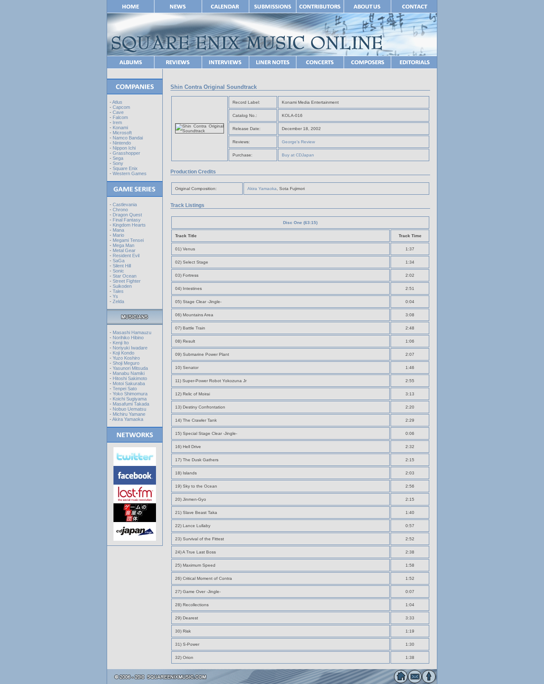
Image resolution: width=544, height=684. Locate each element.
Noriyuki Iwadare (130, 347)
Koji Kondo (123, 352)
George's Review (298, 141)
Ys (115, 296)
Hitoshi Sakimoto (130, 378)
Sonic (118, 270)
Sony (118, 163)
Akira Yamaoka (127, 419)
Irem (117, 122)
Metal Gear (124, 250)
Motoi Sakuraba (129, 383)
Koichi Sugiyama (130, 398)
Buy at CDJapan (298, 155)
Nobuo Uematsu (129, 409)
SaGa (119, 260)
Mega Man (123, 245)
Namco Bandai (128, 137)
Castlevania (125, 204)
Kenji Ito (121, 342)
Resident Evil (126, 255)
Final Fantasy (127, 219)
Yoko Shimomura (130, 393)
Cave (118, 112)
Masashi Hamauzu (132, 332)
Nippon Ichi (124, 147)
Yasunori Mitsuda (130, 368)
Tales (118, 291)
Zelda (118, 301)
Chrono (120, 209)
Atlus (117, 102)
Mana (118, 230)
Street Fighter (127, 281)
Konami (120, 127)
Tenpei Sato (125, 388)
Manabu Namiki (128, 373)
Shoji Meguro (126, 363)
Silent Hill (122, 265)
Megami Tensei (128, 240)
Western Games (130, 173)
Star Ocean (124, 275)
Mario (118, 235)
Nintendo (122, 142)
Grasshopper (126, 153)
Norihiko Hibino (128, 337)
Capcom (121, 107)
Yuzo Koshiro (126, 357)
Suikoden (122, 286)
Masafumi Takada (131, 403)
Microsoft (122, 132)
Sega (118, 158)
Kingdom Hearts (129, 224)
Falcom (120, 117)
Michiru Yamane (129, 414)
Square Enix (125, 168)
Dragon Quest (127, 214)
